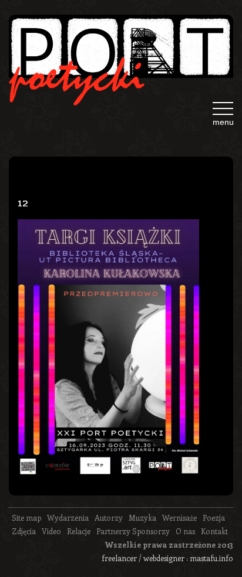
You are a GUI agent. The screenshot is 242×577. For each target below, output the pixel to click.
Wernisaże (179, 517)
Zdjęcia (24, 531)
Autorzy (109, 517)
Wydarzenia (68, 517)
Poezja (214, 517)
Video (51, 531)
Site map (26, 517)
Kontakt (214, 531)
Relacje (78, 531)
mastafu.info (211, 558)
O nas (185, 531)
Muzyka (142, 517)
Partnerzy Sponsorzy (133, 531)
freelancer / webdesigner (143, 558)
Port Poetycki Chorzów (121, 51)
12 (23, 201)
